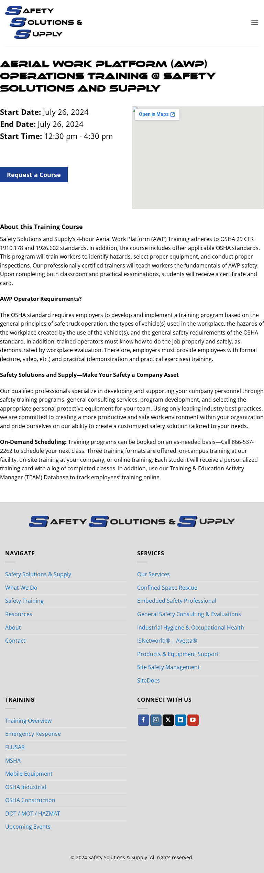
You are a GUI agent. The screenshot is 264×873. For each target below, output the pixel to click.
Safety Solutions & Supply (38, 574)
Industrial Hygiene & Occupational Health (190, 627)
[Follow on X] (168, 720)
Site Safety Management (168, 667)
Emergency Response (33, 734)
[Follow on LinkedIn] (180, 720)
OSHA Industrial (25, 787)
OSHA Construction (30, 800)
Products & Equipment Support (178, 654)
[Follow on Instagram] (156, 720)
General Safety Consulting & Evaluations (189, 614)
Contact (15, 640)
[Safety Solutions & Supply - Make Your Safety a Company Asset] (43, 22)
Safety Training (24, 600)
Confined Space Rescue (167, 587)
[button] (255, 22)
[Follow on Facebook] (143, 720)
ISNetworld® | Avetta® (167, 640)
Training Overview (28, 720)
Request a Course (34, 174)
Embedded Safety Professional (176, 600)
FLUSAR (15, 747)
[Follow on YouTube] (193, 720)
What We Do (21, 587)
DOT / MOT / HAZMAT (32, 813)
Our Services (153, 574)
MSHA (13, 760)
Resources (18, 614)
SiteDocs (148, 680)
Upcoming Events (28, 826)
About (13, 627)
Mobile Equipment (29, 773)
